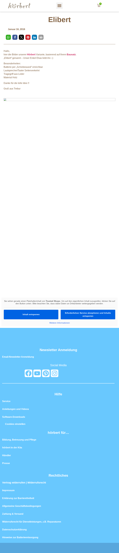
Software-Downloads (13, 417)
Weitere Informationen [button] (59, 323)
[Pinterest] (46, 373)
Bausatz (71, 54)
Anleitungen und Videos (15, 409)
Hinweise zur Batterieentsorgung (20, 537)
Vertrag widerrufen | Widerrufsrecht (24, 482)
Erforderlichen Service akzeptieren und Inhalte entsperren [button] (88, 314)
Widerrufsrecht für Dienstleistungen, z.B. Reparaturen (31, 521)
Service (6, 401)
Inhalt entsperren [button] (31, 314)
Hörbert (31, 54)
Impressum (8, 490)
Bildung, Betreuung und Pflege (19, 439)
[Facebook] (28, 373)
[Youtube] (37, 373)
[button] (59, 5)
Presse (6, 463)
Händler (6, 455)
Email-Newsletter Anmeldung (18, 357)
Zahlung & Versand (12, 514)
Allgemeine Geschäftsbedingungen (21, 506)
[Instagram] (54, 373)
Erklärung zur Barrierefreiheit (18, 498)
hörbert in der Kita (12, 447)
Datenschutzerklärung (14, 529)
